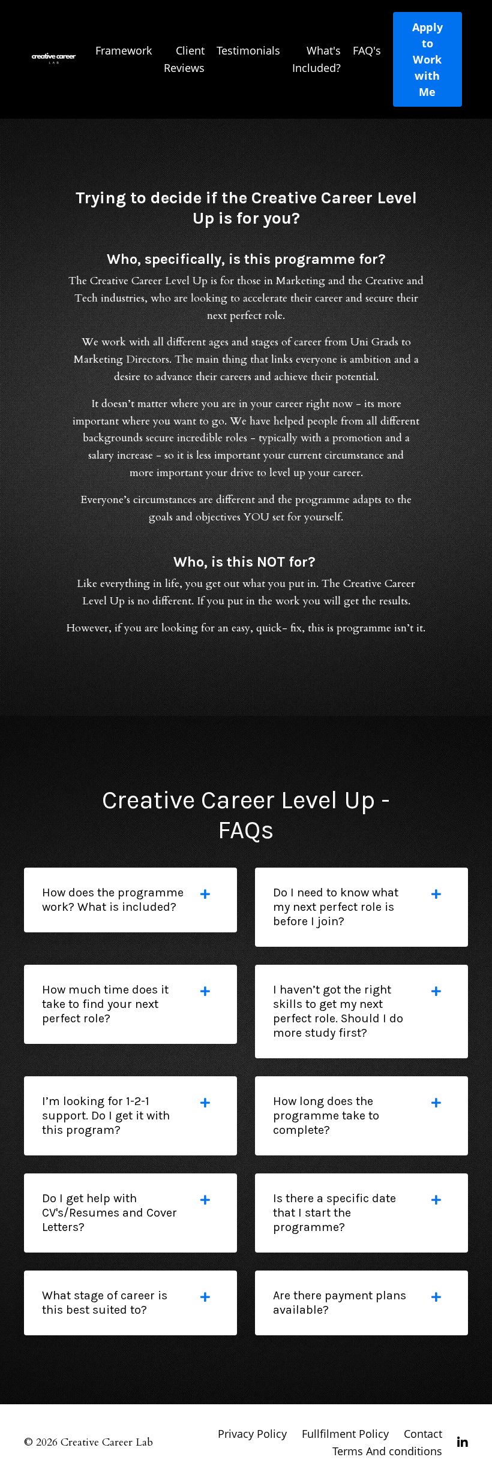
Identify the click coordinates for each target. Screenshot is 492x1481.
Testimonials (248, 50)
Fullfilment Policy (347, 1433)
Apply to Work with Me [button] (427, 59)
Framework (123, 50)
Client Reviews (184, 59)
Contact (423, 1433)
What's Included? (316, 59)
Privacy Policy (252, 1433)
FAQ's (367, 50)
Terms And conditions (387, 1451)
